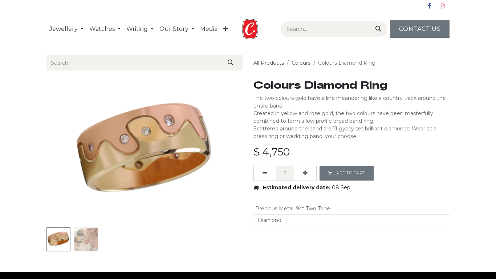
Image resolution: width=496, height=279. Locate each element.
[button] (61, 152)
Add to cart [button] (350, 173)
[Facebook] (429, 6)
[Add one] (305, 173)
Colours (301, 63)
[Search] (376, 29)
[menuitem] (66, 29)
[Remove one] (264, 173)
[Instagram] (442, 6)
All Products (268, 63)
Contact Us (420, 28)
